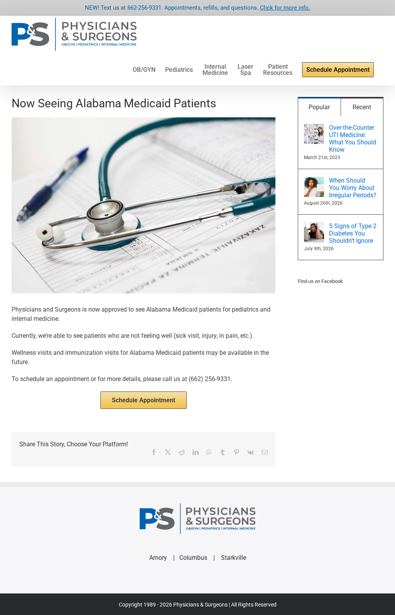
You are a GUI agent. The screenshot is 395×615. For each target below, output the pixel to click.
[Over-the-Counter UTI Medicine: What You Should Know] (314, 128)
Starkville (233, 557)
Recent (362, 107)
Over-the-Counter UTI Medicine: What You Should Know (352, 138)
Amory (158, 557)
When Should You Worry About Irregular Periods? (352, 188)
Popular (319, 107)
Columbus (193, 557)
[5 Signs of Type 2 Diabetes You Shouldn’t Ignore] (314, 226)
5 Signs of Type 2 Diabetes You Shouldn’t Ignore (352, 233)
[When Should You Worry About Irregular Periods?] (314, 181)
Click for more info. (285, 7)
